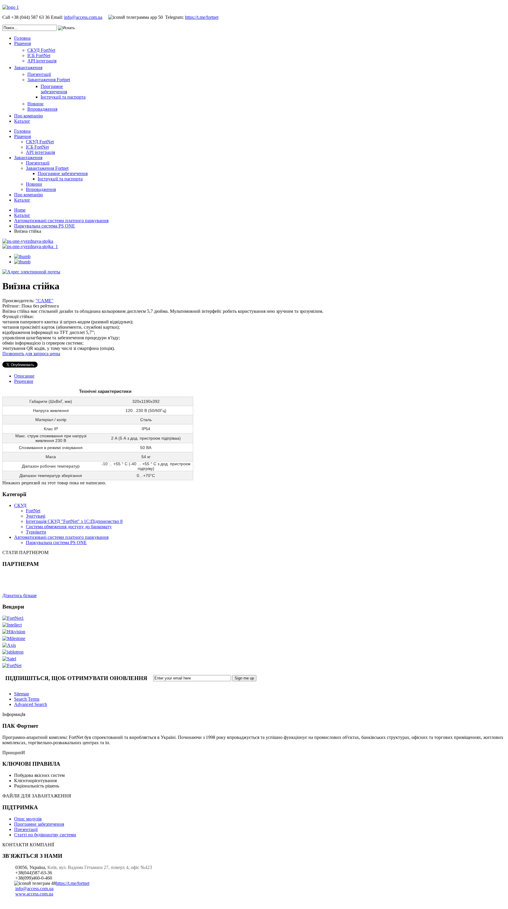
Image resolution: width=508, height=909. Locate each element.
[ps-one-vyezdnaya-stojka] (27, 241)
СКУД (20, 505)
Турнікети (36, 531)
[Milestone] (13, 638)
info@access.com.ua (83, 17)
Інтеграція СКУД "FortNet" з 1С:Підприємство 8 (74, 521)
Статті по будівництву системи (45, 834)
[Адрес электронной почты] (31, 271)
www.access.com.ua (34, 893)
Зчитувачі (35, 516)
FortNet (33, 510)
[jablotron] (13, 651)
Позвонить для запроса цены (31, 353)
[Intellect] (12, 624)
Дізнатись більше (19, 595)
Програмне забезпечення (39, 824)
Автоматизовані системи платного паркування (61, 220)
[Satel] (9, 658)
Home (20, 209)
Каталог (22, 215)
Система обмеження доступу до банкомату (69, 526)
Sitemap (21, 693)
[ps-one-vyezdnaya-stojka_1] (30, 246)
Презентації (26, 829)
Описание (24, 375)
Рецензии (23, 381)
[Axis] (9, 645)
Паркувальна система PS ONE (44, 225)
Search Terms (26, 699)
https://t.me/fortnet (201, 17)
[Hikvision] (13, 631)
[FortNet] (11, 665)
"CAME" (45, 300)
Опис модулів (28, 818)
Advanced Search (30, 704)
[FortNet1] (13, 618)
